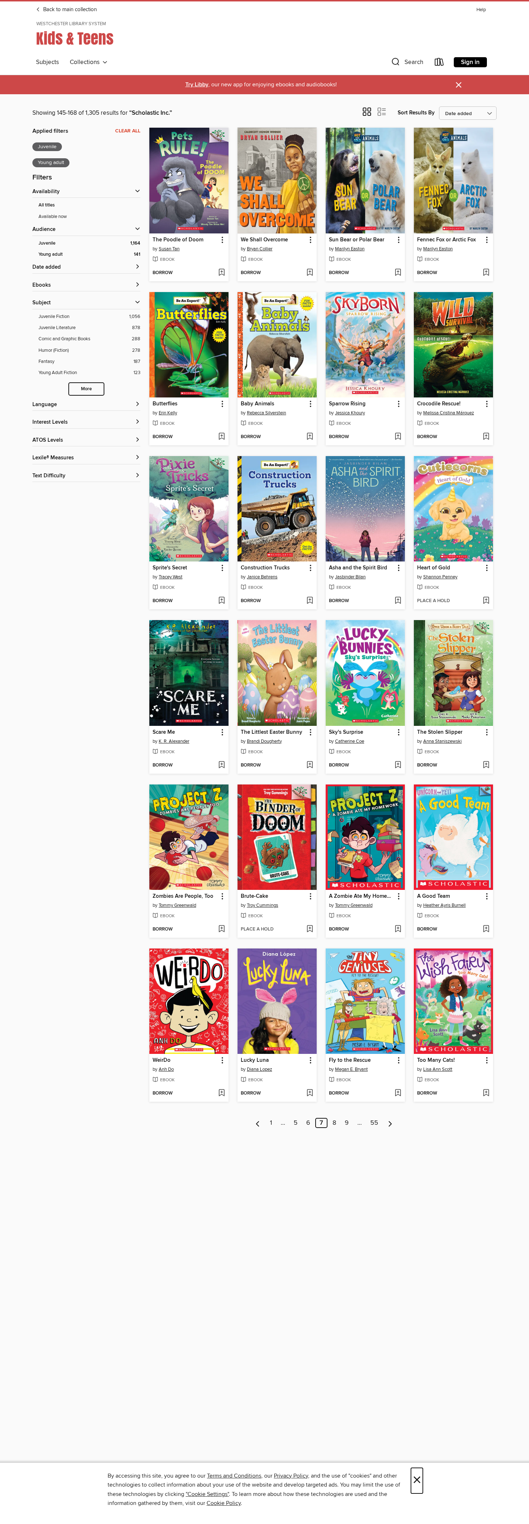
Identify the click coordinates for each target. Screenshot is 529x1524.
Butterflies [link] (165, 404)
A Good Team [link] (433, 896)
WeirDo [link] (162, 1060)
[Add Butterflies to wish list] (221, 437)
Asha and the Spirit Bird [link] (358, 568)
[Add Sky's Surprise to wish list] (397, 765)
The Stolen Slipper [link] (439, 732)
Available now (53, 216)
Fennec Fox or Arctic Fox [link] (446, 240)
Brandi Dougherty (264, 741)
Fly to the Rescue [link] (350, 1060)
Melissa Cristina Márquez (448, 413)
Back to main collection (69, 9)
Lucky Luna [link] (255, 1060)
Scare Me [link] (164, 732)
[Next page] (390, 1123)
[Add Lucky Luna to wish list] (309, 1093)
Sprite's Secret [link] (170, 568)
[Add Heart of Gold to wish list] (485, 601)
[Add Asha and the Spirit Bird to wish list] (397, 601)
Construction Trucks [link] (265, 568)
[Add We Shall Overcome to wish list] (309, 273)
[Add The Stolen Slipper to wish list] (485, 765)
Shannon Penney (440, 577)
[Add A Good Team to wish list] (485, 929)
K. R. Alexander (174, 741)
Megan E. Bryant (351, 1069)
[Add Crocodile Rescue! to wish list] (485, 437)
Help (481, 10)
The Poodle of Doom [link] (178, 240)
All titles (47, 205)
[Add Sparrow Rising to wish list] (397, 437)
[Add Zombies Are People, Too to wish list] (221, 929)
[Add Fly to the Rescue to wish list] (397, 1093)
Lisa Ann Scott (437, 1069)
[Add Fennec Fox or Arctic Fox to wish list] (485, 273)
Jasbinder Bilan (350, 577)
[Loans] (439, 63)
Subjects (47, 62)
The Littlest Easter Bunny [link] (271, 732)
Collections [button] (86, 62)
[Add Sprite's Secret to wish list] (221, 601)
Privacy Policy (291, 1475)
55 (374, 1123)
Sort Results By (416, 112)
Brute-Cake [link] (254, 896)
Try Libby (196, 84)
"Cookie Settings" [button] (207, 1494)
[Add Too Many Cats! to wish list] (485, 1093)
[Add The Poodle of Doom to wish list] (221, 273)
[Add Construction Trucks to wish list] (309, 601)
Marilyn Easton (350, 249)
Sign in (470, 62)
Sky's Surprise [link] (346, 732)
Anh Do (166, 1069)
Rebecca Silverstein (266, 413)
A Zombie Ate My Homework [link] (362, 896)
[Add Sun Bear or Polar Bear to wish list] (397, 273)
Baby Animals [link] (257, 404)
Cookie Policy (224, 1503)
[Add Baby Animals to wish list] (309, 437)
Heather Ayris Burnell (444, 905)
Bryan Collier (259, 249)
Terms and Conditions (234, 1475)
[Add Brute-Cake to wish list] (309, 929)
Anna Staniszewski (442, 741)
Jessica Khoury (350, 413)
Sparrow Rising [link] (347, 404)
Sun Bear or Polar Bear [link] (356, 240)
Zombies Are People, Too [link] (183, 896)
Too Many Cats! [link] (436, 1060)
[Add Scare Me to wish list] (221, 765)
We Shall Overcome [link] (264, 240)
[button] (407, 63)
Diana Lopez (259, 1069)
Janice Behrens (262, 577)
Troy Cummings (262, 905)
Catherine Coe (349, 741)
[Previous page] (258, 1123)
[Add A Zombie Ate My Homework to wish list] (397, 929)
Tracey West (170, 577)
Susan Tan (169, 249)
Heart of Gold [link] (433, 568)
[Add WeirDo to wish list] (221, 1093)
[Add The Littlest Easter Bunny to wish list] (309, 765)
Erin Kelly (168, 413)
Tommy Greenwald (177, 905)
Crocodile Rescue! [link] (439, 404)
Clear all (127, 131)
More (86, 389)
